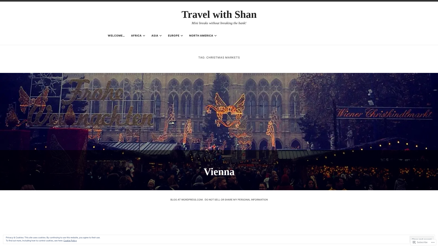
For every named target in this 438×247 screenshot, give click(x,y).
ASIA (154, 35)
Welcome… (116, 35)
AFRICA (136, 35)
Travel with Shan (219, 14)
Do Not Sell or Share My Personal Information (236, 199)
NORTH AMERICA (201, 35)
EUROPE (173, 35)
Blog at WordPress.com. (186, 199)
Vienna (219, 171)
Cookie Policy (70, 240)
